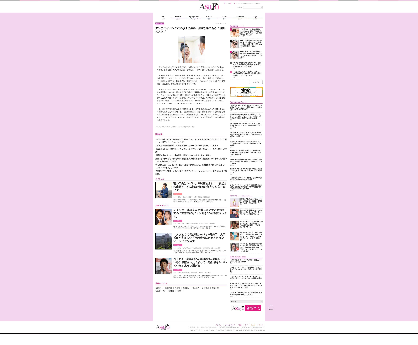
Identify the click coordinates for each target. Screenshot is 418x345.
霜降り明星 (194, 272)
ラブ (246, 325)
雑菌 (195, 197)
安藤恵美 (206, 197)
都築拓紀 (187, 272)
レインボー (181, 223)
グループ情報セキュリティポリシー (207, 327)
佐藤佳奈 (195, 223)
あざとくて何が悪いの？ (185, 248)
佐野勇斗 (205, 288)
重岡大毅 (168, 288)
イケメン (218, 325)
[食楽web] (246, 96)
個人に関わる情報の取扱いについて (230, 327)
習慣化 (200, 197)
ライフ (177, 194)
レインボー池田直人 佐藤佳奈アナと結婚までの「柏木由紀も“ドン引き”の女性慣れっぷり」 (200, 213)
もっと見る (256, 82)
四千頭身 (180, 272)
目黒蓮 (177, 288)
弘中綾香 (210, 248)
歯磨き (179, 197)
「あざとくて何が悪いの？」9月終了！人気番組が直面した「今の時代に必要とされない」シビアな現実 (199, 237)
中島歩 (179, 291)
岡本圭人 (195, 288)
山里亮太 (196, 248)
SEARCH (240, 7)
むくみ (188, 127)
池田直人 (188, 223)
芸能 (178, 220)
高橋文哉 (215, 288)
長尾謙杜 (158, 288)
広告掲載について (258, 327)
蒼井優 (171, 291)
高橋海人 (186, 288)
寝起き (185, 197)
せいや (201, 272)
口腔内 (190, 197)
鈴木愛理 (217, 248)
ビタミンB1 (181, 127)
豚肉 (193, 127)
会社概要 (192, 327)
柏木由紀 (212, 223)
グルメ (253, 325)
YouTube (207, 272)
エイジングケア (230, 325)
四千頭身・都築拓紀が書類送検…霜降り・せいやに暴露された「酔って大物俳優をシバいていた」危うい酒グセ (200, 262)
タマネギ (173, 127)
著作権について (246, 327)
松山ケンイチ (160, 291)
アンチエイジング (164, 127)
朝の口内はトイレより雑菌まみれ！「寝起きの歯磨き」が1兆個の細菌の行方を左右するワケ (200, 186)
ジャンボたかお (203, 223)
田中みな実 (203, 248)
